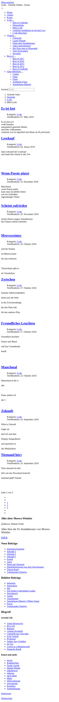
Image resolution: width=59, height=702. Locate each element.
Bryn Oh (11, 626)
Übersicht (17, 38)
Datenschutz (6, 698)
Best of (10, 56)
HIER (4, 537)
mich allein (12, 676)
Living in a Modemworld (18, 646)
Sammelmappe (13, 688)
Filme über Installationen (24, 43)
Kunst (9, 17)
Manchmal (9, 367)
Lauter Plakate (19, 40)
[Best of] (14, 56)
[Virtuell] (15, 36)
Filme (15, 79)
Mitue (9, 678)
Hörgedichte (18, 25)
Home (9, 12)
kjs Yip (10, 644)
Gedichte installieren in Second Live (29, 30)
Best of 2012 (18, 66)
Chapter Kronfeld (15, 631)
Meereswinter (11, 235)
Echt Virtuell (12, 636)
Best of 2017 (18, 58)
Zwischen (8, 279)
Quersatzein (12, 683)
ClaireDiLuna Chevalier (18, 634)
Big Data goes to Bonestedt (25, 48)
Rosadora (11, 686)
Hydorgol (11, 639)
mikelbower (12, 670)
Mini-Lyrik (17, 28)
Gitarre (10, 15)
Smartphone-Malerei (22, 84)
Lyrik (9, 20)
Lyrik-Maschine (20, 33)
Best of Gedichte (20, 22)
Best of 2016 (18, 61)
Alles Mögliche (14, 71)
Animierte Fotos (20, 82)
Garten (16, 74)
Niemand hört (11, 455)
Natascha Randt (14, 649)
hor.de (9, 660)
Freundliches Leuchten (18, 323)
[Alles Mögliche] (22, 72)
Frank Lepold (13, 665)
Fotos (15, 76)
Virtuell (10, 35)
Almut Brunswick (15, 623)
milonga (10, 673)
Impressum (6, 693)
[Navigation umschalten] (2, 8)
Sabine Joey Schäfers (16, 641)
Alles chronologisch (22, 46)
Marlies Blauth (13, 668)
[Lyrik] (13, 20)
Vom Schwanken (20, 51)
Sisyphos (17, 53)
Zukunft (7, 411)
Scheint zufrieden (14, 205)
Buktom (10, 628)
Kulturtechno (13, 663)
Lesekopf (7, 138)
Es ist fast (8, 108)
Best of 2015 (18, 64)
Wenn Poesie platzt (15, 173)
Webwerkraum (13, 681)
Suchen (4, 89)
